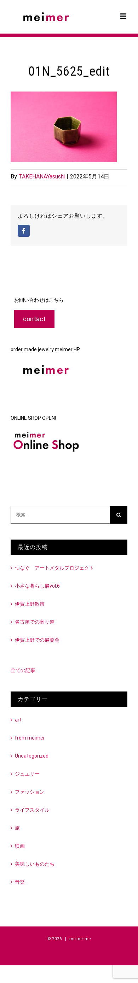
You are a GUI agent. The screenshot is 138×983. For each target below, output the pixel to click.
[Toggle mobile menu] (123, 16)
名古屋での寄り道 (34, 622)
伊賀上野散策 (30, 604)
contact (34, 319)
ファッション (30, 792)
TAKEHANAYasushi (41, 176)
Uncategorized (31, 756)
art (18, 720)
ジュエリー (27, 774)
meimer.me (80, 938)
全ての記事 (23, 670)
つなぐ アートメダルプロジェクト (54, 568)
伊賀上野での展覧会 (37, 640)
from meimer (30, 738)
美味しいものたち (34, 864)
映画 (20, 846)
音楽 (20, 882)
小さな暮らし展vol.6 (37, 586)
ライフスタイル (32, 810)
